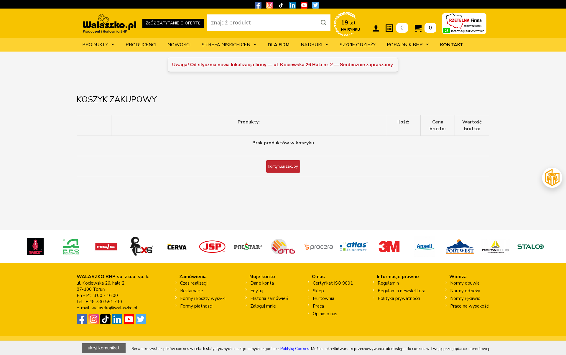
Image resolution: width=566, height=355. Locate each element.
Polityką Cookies (294, 348)
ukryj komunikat (104, 348)
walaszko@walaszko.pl (114, 308)
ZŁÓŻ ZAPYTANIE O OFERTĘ (173, 24)
